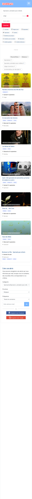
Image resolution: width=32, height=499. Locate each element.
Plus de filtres (14, 57)
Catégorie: (5, 282)
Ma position (25, 15)
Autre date (6, 21)
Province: (5, 289)
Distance (24, 57)
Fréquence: (5, 296)
